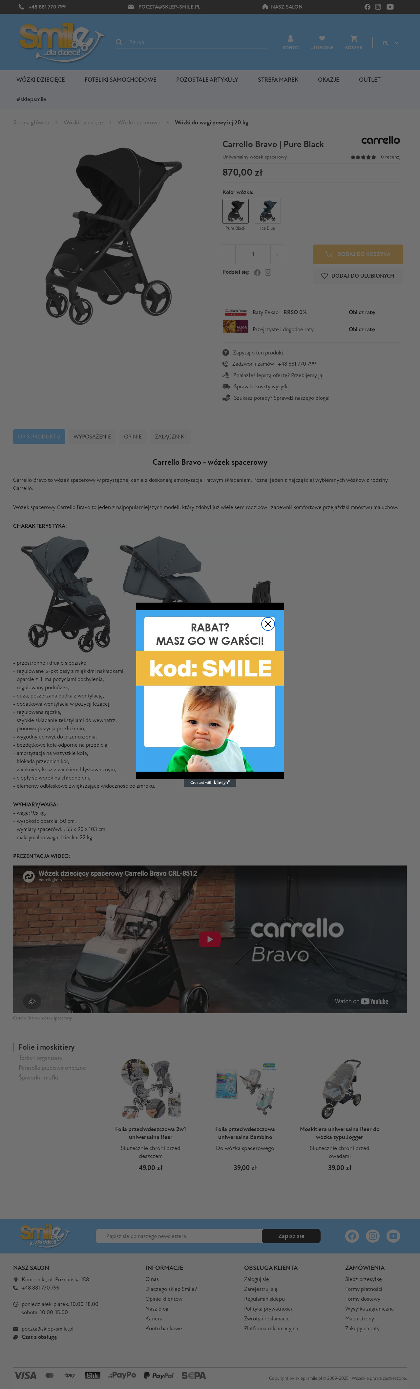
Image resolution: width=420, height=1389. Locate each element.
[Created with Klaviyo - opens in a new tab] (210, 783)
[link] (210, 691)
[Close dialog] (268, 623)
